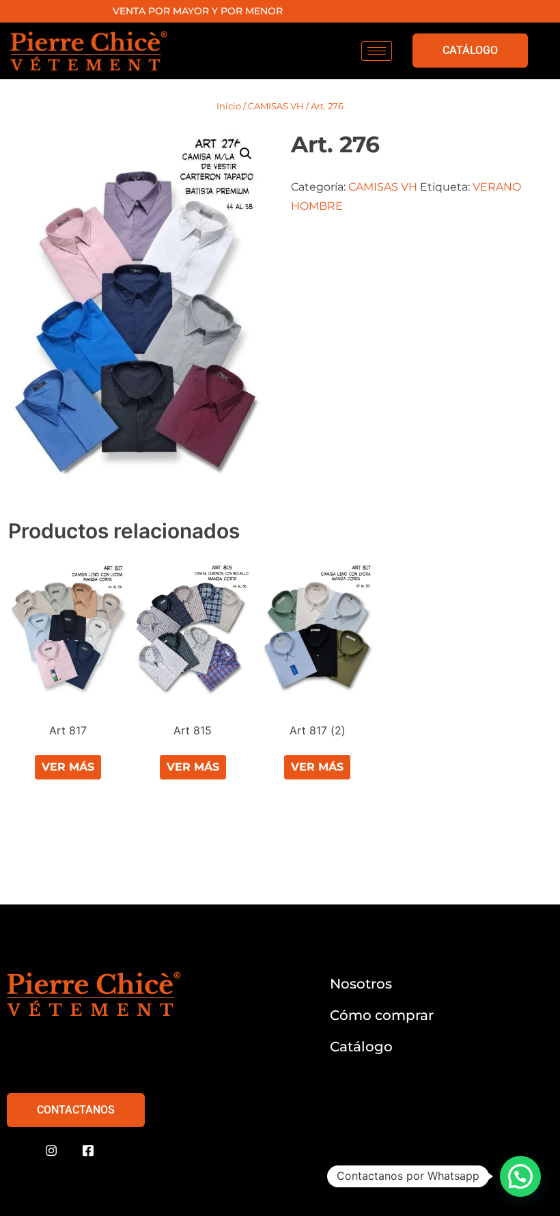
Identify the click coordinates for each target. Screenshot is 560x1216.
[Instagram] (51, 1151)
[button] (246, 153)
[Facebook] (88, 1151)
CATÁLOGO (470, 50)
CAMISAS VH (276, 105)
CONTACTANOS (76, 1109)
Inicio (228, 105)
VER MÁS (68, 766)
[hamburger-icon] (376, 51)
